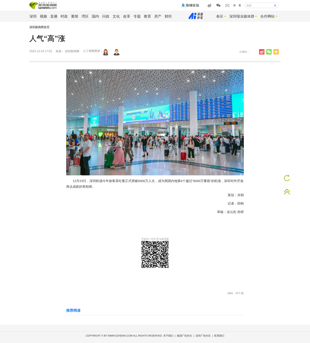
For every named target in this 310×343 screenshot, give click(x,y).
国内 (95, 16)
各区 (219, 16)
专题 (137, 16)
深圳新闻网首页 (39, 27)
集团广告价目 (184, 335)
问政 (105, 16)
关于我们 (168, 335)
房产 (157, 16)
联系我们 (219, 335)
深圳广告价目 (203, 335)
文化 (116, 16)
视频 (43, 16)
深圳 (33, 16)
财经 (168, 16)
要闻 (74, 16)
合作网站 (267, 16)
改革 (126, 16)
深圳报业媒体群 (241, 16)
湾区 (85, 16)
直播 (53, 16)
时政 (64, 16)
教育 (147, 16)
